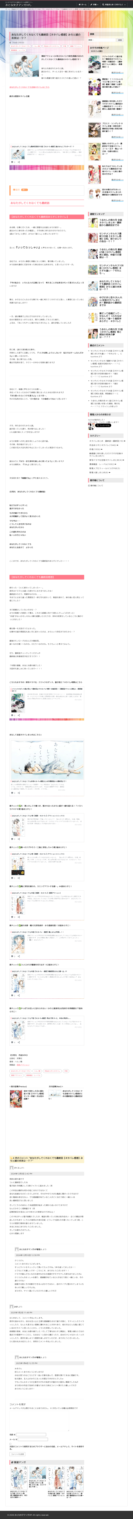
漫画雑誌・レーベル (18, 50)
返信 (13, 1238)
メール (13, 1439)
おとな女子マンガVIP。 (19, 5)
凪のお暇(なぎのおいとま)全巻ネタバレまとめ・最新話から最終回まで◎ (112, 192)
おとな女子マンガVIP (23, 1515)
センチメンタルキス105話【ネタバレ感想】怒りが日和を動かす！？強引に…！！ (107, 374)
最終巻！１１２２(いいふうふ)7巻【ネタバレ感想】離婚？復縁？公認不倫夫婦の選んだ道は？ (112, 83)
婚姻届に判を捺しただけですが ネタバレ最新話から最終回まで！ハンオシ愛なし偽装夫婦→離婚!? (112, 105)
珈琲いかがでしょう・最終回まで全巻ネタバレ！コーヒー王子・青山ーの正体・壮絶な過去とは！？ (112, 148)
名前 (12, 1434)
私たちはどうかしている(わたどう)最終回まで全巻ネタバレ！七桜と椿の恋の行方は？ (112, 170)
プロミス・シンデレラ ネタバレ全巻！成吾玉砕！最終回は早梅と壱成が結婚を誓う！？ (112, 127)
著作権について (96, 485)
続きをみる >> (118, 72)
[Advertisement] (68, 19)
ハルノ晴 (37, 46)
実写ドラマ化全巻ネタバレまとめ (105, 460)
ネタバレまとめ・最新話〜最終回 (106, 441)
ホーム (84, 4)
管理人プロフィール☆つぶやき (104, 468)
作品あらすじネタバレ (51, 46)
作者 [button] (95, 4)
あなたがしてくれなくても (20, 46)
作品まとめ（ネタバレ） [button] (114, 4)
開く (24, 190)
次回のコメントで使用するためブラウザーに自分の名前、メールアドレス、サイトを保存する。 (46, 1447)
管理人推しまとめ (98, 472)
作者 (64, 46)
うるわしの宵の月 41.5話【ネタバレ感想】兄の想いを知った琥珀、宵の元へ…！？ (106, 403)
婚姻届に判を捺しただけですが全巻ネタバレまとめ (106, 454)
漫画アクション (75, 46)
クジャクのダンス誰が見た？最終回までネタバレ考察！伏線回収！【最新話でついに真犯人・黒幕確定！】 (112, 61)
